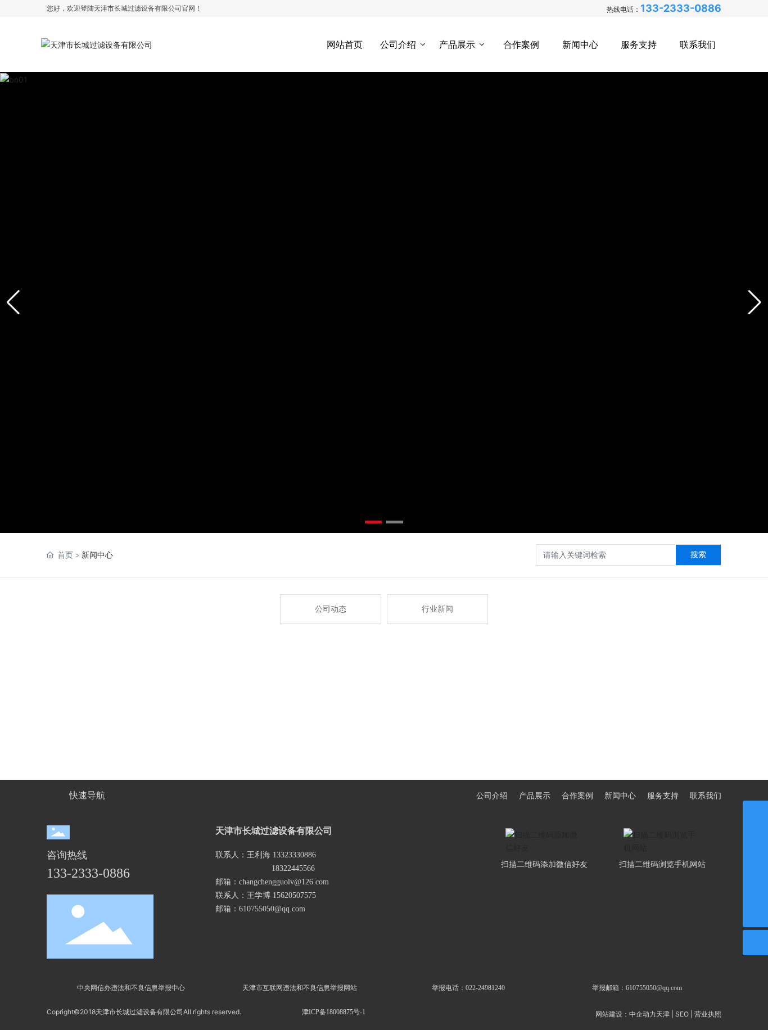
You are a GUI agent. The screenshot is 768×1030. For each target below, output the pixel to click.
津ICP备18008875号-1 (333, 1012)
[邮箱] (755, 838)
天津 (663, 1014)
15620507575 (294, 895)
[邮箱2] (755, 889)
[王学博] (755, 864)
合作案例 (577, 795)
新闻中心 (620, 795)
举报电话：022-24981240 (468, 988)
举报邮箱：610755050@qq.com (637, 988)
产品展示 (534, 795)
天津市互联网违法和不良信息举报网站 (299, 988)
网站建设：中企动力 (625, 1014)
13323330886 (294, 855)
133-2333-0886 (680, 8)
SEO (682, 1014)
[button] (373, 522)
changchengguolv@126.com (284, 882)
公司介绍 (492, 795)
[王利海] (755, 813)
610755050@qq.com (272, 909)
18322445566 (293, 868)
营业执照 (707, 1014)
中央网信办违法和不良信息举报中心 (131, 988)
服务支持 (663, 795)
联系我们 (705, 795)
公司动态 (330, 609)
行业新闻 (437, 609)
